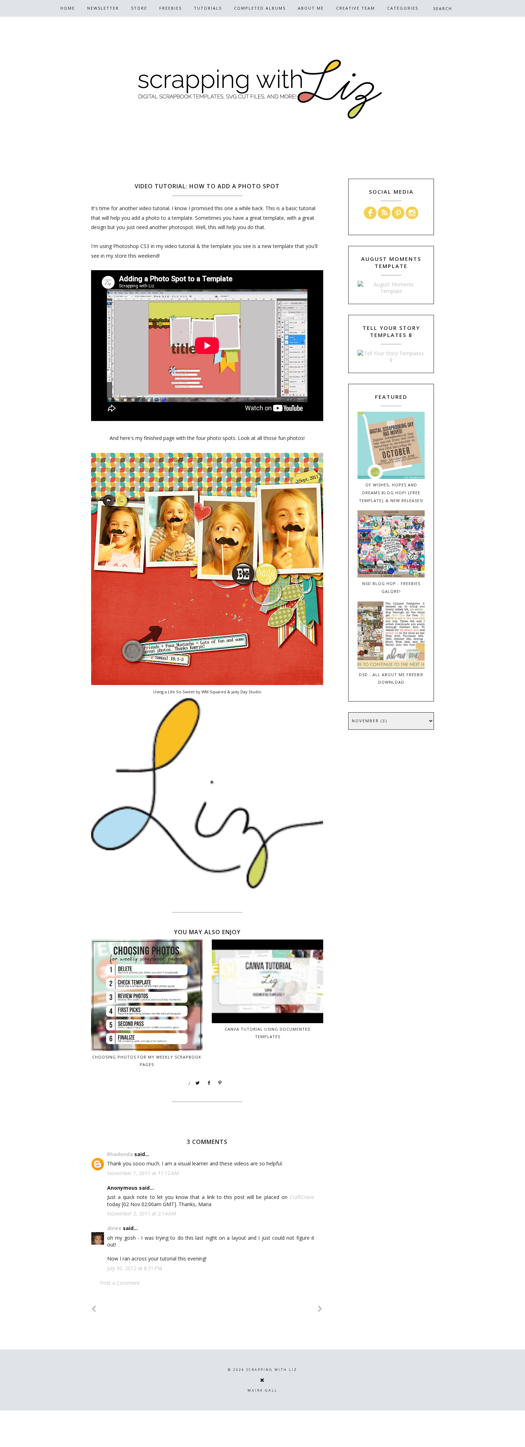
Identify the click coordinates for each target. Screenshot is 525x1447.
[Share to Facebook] (209, 1083)
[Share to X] (197, 1083)
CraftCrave (302, 1197)
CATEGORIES (402, 8)
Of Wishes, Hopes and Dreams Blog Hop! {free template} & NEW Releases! (391, 492)
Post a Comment (120, 1282)
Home (67, 8)
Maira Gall (263, 1390)
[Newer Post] (94, 1309)
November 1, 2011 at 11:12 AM (143, 1173)
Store (139, 8)
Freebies (170, 8)
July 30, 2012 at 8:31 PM (134, 1268)
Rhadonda (120, 1154)
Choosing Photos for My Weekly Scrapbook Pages (146, 1060)
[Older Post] (320, 1309)
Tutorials (208, 8)
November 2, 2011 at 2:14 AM (141, 1213)
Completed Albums (260, 8)
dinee (114, 1228)
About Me (311, 8)
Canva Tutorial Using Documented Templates (268, 1032)
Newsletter (103, 8)
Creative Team (355, 8)
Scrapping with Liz (271, 1369)
